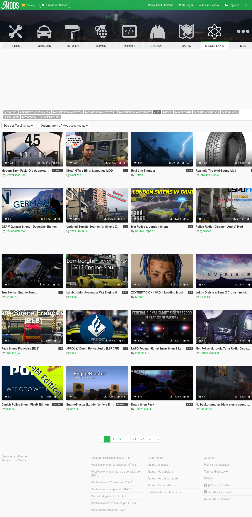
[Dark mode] (246, 5)
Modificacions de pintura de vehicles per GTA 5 (116, 473)
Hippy (73, 297)
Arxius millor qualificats (161, 485)
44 (150, 439)
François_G (13, 353)
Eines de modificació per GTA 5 (110, 458)
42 (134, 439)
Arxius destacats (157, 464)
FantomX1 (206, 409)
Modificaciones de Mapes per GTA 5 (113, 503)
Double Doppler (145, 231)
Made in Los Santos (14, 460)
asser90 (11, 409)
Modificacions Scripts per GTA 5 (110, 489)
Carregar (187, 5)
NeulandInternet (16, 231)
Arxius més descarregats (162, 478)
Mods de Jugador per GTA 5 (108, 496)
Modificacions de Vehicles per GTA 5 (113, 464)
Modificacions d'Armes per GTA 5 (111, 482)
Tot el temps (17, 125)
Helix (73, 353)
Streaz (139, 297)
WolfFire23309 (79, 231)
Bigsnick (205, 297)
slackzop (75, 175)
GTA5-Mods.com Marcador (164, 492)
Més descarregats (63, 125)
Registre (233, 5)
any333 (75, 409)
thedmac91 (142, 353)
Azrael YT (12, 297)
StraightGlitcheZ (210, 175)
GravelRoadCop (16, 175)
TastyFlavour (143, 409)
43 (142, 439)
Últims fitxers (155, 458)
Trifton (139, 175)
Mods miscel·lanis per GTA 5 (108, 510)
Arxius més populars (160, 471)
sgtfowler (205, 231)
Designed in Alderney (15, 456)
